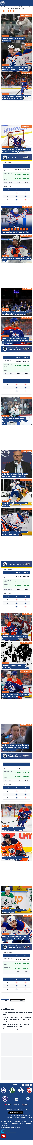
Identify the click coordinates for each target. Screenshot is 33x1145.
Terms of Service (14, 1117)
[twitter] (28, 1085)
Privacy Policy (6, 1117)
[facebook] (23, 1085)
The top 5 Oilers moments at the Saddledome (17, 1017)
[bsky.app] (31, 1085)
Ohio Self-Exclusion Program (10, 1128)
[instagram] (26, 1085)
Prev (5, 1001)
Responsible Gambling (26, 1117)
